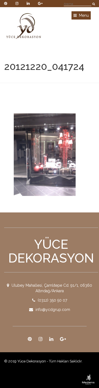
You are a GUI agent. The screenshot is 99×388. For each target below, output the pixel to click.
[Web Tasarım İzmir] (88, 379)
